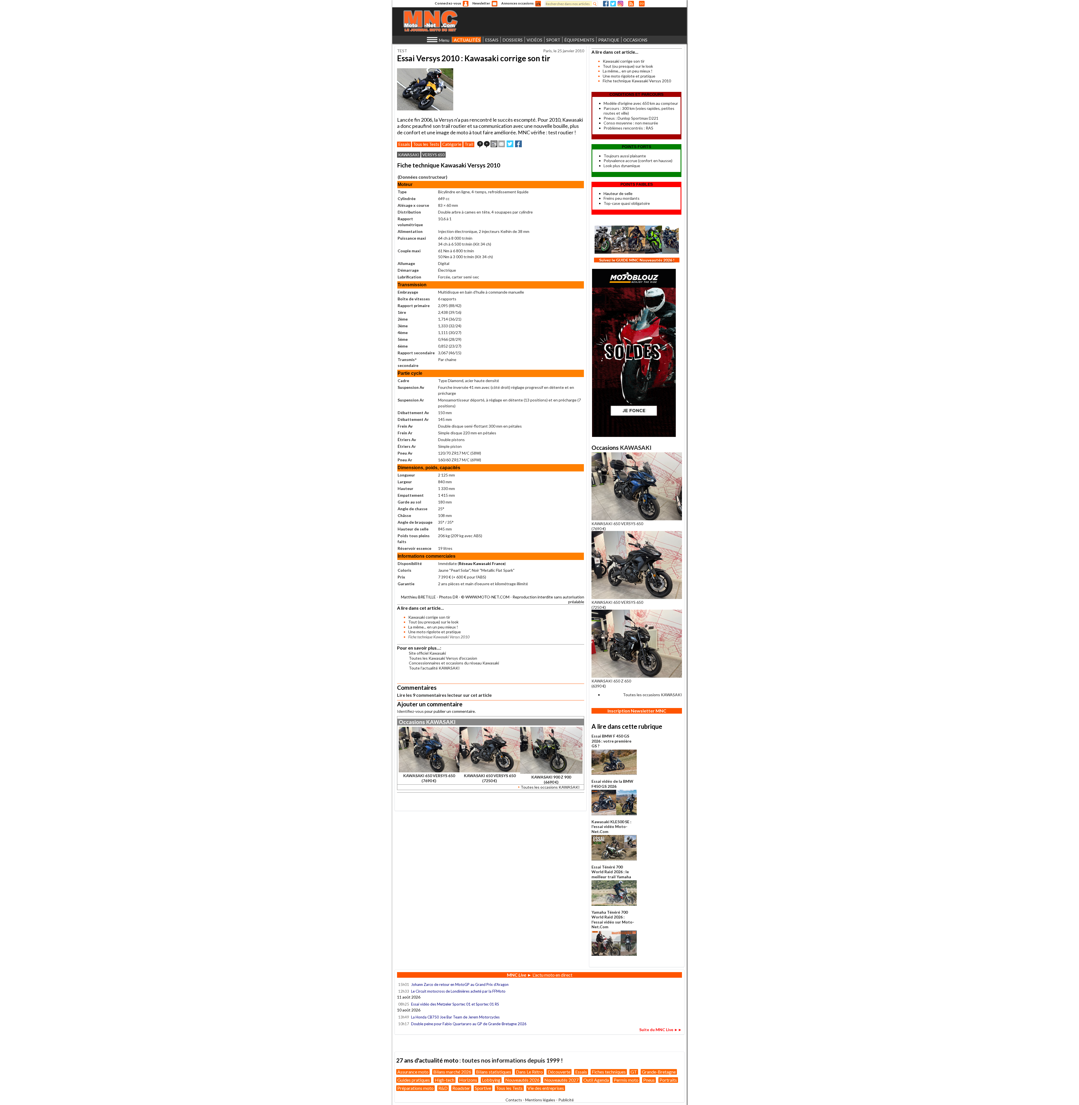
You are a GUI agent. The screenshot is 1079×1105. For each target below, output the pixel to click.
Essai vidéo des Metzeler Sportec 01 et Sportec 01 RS (455, 1004)
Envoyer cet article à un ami (501, 143)
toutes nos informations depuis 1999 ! (512, 1060)
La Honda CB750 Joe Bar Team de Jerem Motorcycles (455, 1017)
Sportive (483, 1088)
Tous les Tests (426, 144)
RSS (631, 3)
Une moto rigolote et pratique (434, 631)
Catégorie (451, 144)
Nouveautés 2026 (522, 1080)
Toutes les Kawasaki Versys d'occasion (443, 658)
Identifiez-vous (410, 711)
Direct (642, 3)
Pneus (649, 1080)
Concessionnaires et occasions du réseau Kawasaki (454, 663)
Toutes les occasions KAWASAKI (550, 787)
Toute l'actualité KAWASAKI (434, 668)
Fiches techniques (609, 1071)
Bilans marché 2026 (452, 1071)
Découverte (559, 1071)
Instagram (620, 3)
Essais (404, 144)
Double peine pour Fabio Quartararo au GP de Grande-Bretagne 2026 (469, 1024)
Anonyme (465, 3)
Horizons (468, 1080)
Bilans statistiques (493, 1071)
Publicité (566, 1099)
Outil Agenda (596, 1080)
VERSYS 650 (433, 154)
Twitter (613, 3)
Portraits (668, 1080)
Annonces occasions (517, 3)
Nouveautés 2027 (561, 1080)
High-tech (444, 1080)
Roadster (461, 1088)
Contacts (514, 1099)
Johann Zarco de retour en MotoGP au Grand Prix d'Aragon (460, 984)
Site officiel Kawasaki (427, 653)
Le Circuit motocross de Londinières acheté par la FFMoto (458, 991)
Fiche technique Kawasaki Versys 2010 (637, 80)
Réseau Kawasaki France (482, 563)
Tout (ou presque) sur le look (433, 622)
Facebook (606, 3)
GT (634, 1071)
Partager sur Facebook (518, 143)
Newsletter (481, 3)
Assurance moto (413, 1071)
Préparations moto (415, 1088)
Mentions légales (540, 1099)
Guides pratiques (413, 1080)
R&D (443, 1088)
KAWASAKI (408, 154)
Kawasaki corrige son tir (429, 617)
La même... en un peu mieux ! (433, 627)
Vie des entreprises (545, 1088)
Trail (468, 144)
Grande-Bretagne (659, 1071)
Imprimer (494, 143)
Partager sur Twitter (510, 143)
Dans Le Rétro (529, 1071)
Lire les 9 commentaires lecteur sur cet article (444, 695)
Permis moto (626, 1080)
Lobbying (491, 1080)
